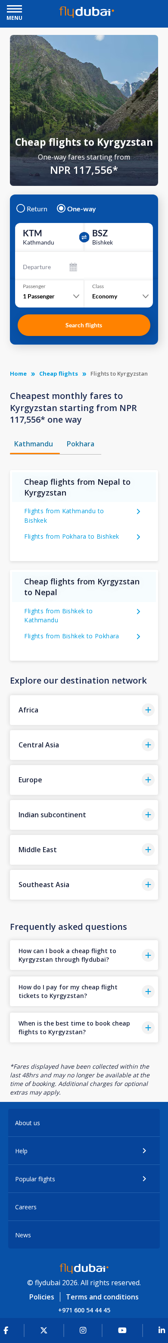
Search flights (83, 325)
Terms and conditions (102, 1297)
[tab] (35, 443)
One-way (81, 208)
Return (37, 208)
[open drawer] (14, 9)
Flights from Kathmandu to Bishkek (64, 515)
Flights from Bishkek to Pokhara (71, 636)
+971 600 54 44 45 (84, 1310)
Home (18, 373)
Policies (41, 1297)
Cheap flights (58, 373)
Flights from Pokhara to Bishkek (71, 536)
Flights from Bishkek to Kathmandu (58, 615)
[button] (84, 710)
